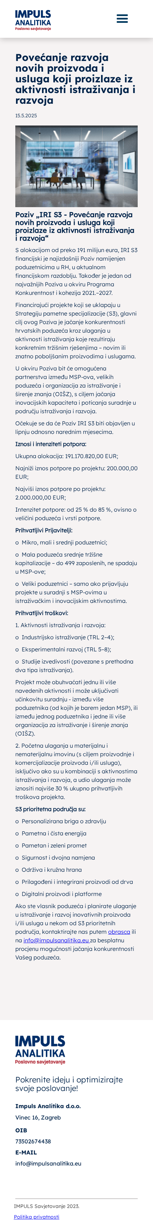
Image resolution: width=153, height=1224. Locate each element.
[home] (33, 18)
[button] (122, 19)
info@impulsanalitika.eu (56, 940)
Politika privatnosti (36, 1217)
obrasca (119, 931)
